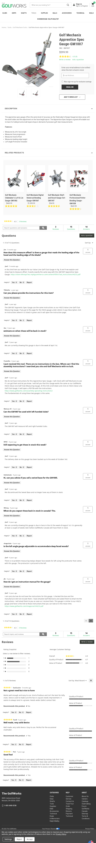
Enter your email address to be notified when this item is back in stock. (76, 69)
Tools (33, 13)
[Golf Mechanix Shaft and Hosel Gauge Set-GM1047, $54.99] (57, 178)
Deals (91, 13)
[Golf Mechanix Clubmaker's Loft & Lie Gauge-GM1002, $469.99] (15, 178)
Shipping (69, 809)
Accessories (67, 13)
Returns (69, 811)
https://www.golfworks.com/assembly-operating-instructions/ (29, 391)
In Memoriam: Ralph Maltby (48, 19)
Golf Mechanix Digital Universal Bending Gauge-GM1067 (35, 198)
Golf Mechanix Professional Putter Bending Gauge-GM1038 (77, 199)
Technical (80, 13)
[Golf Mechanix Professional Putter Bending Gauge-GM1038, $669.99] (79, 178)
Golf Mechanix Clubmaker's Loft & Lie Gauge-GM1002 (14, 198)
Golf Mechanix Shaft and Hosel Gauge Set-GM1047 (57, 198)
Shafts (24, 13)
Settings (8, 839)
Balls (55, 13)
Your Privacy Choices (49, 829)
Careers (85, 799)
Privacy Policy (89, 829)
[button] (48, 109)
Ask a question (78, 59)
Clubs (4, 13)
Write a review (64, 59)
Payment (69, 814)
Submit (68, 5)
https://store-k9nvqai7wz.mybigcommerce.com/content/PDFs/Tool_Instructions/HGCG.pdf (45, 274)
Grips (14, 13)
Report (29, 282)
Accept (30, 839)
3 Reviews (23, 221)
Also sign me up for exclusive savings (77, 82)
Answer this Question (12, 260)
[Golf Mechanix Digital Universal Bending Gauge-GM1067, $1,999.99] (36, 178)
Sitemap (85, 814)
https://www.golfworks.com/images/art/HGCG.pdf (24, 606)
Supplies (44, 13)
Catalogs (85, 801)
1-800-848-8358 (10, 805)
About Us (85, 796)
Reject (19, 839)
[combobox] (50, 5)
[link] (8, 221)
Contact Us (70, 801)
